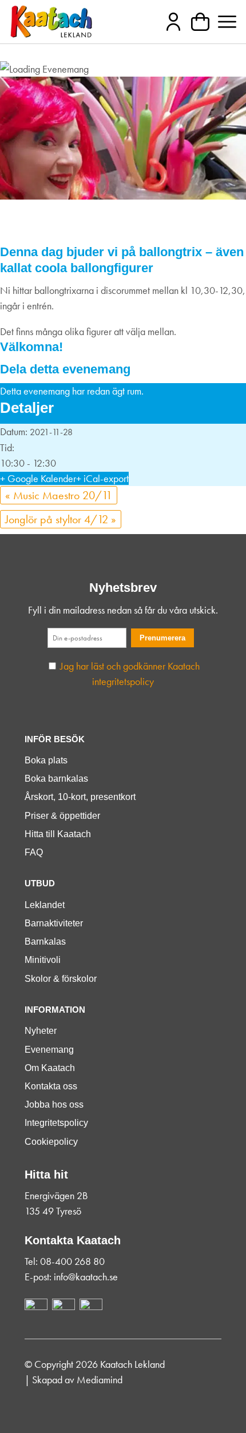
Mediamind (99, 1379)
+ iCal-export (102, 478)
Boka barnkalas (56, 778)
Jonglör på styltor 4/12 (60, 519)
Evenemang (49, 1049)
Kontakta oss (51, 1086)
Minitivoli (43, 960)
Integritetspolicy (56, 1123)
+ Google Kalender (38, 478)
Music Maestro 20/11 (58, 495)
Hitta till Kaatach (58, 834)
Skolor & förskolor (61, 979)
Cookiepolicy (51, 1142)
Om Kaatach (50, 1068)
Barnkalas (45, 941)
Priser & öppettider (62, 816)
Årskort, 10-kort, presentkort (80, 797)
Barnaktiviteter (54, 923)
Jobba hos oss (54, 1104)
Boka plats (46, 760)
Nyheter (41, 1031)
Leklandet (45, 905)
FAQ (34, 852)
